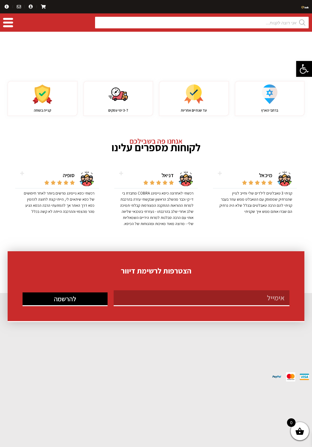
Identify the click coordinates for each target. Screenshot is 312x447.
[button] (304, 69)
